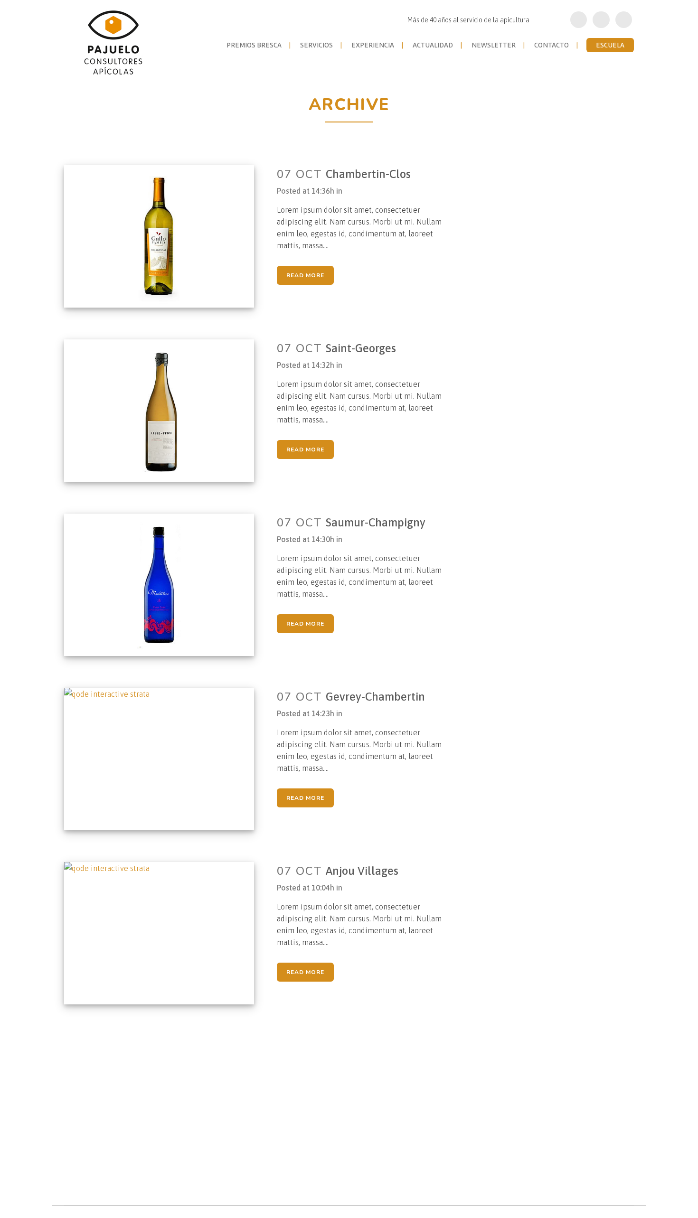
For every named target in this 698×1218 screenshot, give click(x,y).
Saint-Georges (361, 348)
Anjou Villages (362, 870)
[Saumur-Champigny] (165, 585)
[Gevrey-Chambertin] (165, 759)
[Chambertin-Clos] (165, 236)
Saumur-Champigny (375, 522)
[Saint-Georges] (165, 410)
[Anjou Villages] (165, 933)
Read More (305, 275)
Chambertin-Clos (368, 174)
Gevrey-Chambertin (375, 696)
